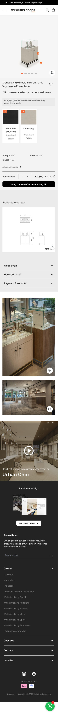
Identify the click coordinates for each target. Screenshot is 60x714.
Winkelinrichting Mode (14, 614)
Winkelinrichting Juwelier (16, 608)
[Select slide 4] (36, 73)
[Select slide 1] (25, 73)
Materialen (9, 580)
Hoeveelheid (8, 176)
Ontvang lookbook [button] (27, 523)
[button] (4, 10)
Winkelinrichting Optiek (15, 597)
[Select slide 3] (32, 73)
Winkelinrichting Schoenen (17, 625)
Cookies (10, 694)
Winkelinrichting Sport (14, 619)
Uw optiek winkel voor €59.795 (19, 591)
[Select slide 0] (22, 73)
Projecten (8, 585)
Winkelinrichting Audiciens (16, 602)
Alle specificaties (10, 167)
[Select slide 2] (29, 73)
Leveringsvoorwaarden (15, 630)
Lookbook (8, 574)
